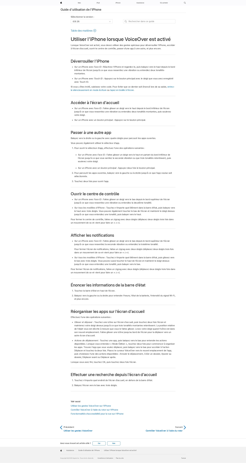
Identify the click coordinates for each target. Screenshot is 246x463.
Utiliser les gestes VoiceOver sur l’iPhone (91, 405)
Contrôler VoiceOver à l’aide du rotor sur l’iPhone (94, 409)
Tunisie (183, 458)
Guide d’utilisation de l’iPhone (81, 9)
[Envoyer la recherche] (126, 21)
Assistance (70, 450)
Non (113, 443)
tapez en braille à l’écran (122, 90)
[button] (185, 3)
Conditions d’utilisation (105, 458)
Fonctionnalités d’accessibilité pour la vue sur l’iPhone (97, 413)
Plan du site (120, 458)
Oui (99, 443)
